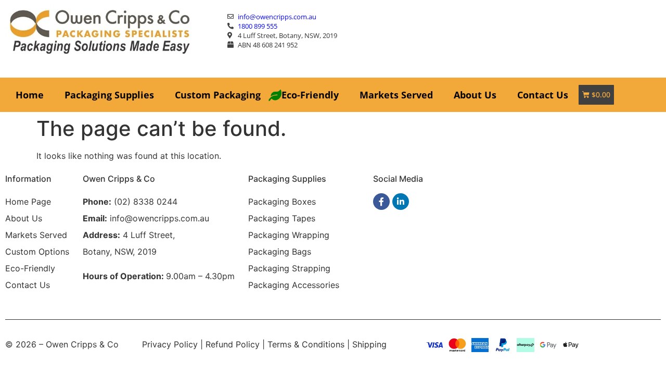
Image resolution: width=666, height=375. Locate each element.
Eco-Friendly (310, 95)
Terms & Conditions (305, 344)
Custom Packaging (218, 95)
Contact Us (542, 95)
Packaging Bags (279, 251)
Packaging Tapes (281, 218)
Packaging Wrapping (288, 235)
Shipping (369, 344)
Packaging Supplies (109, 95)
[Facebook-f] (381, 201)
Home (30, 95)
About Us (475, 95)
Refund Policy (233, 344)
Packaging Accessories (293, 285)
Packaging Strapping (289, 268)
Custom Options (37, 251)
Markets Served (396, 95)
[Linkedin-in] (400, 201)
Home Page (28, 201)
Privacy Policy (170, 344)
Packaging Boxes (282, 201)
